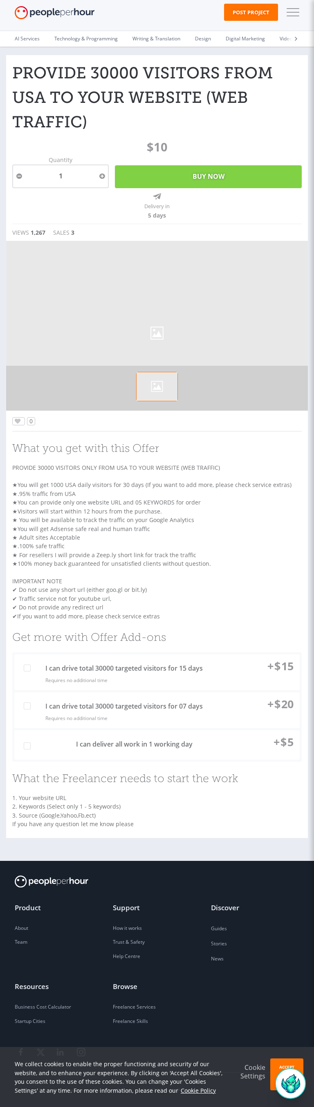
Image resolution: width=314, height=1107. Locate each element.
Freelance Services (134, 1006)
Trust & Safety (129, 941)
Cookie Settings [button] (252, 1071)
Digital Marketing (245, 38)
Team (21, 941)
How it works (127, 928)
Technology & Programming (86, 38)
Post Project (251, 12)
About (21, 928)
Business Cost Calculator (43, 1006)
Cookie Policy (198, 1090)
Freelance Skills (130, 1021)
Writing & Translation (156, 38)
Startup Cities (30, 1021)
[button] (291, 12)
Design (203, 38)
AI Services (27, 38)
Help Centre (126, 956)
